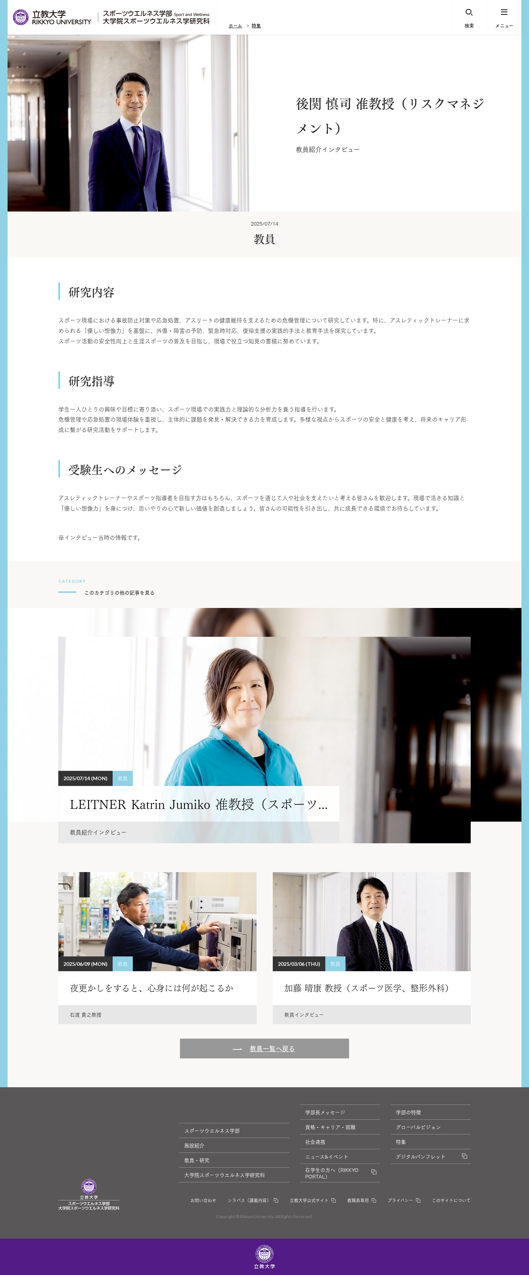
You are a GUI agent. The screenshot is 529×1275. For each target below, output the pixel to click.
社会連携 (315, 1142)
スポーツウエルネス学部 (212, 1130)
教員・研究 (196, 1160)
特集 (256, 25)
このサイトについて (451, 1200)
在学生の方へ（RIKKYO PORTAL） (331, 1173)
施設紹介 (194, 1145)
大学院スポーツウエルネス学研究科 (224, 1175)
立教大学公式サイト (309, 1200)
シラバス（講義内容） (249, 1200)
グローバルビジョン (418, 1127)
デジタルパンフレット (421, 1156)
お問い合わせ (203, 1200)
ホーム (235, 25)
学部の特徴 (408, 1112)
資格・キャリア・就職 (330, 1127)
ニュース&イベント (326, 1156)
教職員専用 (358, 1200)
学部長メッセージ (325, 1112)
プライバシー (400, 1200)
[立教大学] (53, 17)
